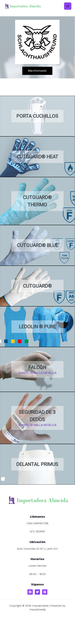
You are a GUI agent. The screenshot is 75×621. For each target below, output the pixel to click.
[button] (37, 116)
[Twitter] (37, 592)
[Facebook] (30, 592)
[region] (37, 160)
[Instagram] (44, 592)
